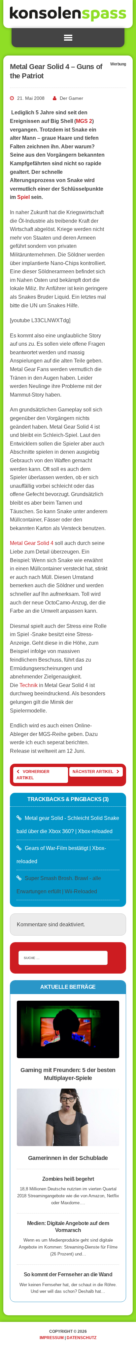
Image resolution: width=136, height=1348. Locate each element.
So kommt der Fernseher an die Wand (68, 1274)
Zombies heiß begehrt (68, 1179)
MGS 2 (84, 121)
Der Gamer (71, 98)
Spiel (23, 197)
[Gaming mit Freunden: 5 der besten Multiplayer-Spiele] (68, 1054)
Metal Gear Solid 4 (31, 543)
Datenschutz (81, 1337)
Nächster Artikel (93, 771)
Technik (28, 685)
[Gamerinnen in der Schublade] (68, 1142)
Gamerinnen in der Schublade (68, 1158)
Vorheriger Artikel (33, 774)
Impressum (52, 1337)
